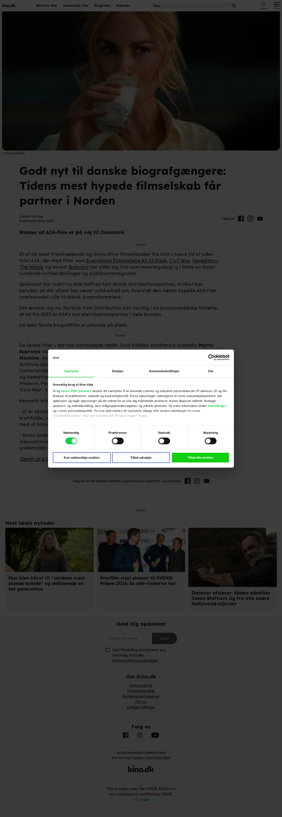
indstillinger (217, 406)
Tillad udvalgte (141, 457)
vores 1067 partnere (76, 391)
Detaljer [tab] (117, 371)
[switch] (118, 441)
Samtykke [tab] (71, 371)
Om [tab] (210, 371)
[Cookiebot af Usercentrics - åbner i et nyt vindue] (211, 357)
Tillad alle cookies (200, 457)
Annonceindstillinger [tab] (164, 371)
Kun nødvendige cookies (82, 457)
